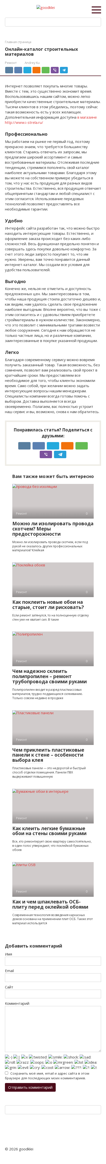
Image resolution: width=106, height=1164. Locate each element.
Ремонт (11, 62)
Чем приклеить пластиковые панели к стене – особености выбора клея (48, 755)
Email (9, 970)
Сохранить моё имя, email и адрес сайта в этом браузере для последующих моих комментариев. (47, 1075)
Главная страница (18, 42)
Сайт (9, 986)
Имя (8, 954)
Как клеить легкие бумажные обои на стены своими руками (49, 831)
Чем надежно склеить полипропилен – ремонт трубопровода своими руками (49, 676)
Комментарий (17, 1003)
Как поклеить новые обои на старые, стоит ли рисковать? (48, 604)
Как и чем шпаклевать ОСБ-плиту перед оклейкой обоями (50, 904)
